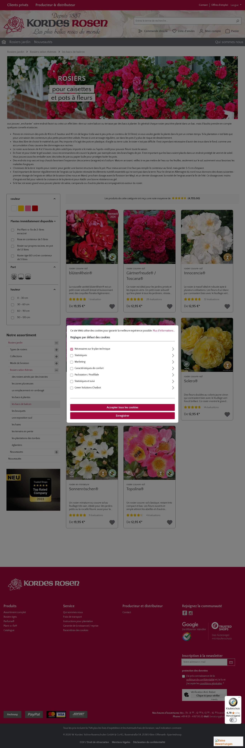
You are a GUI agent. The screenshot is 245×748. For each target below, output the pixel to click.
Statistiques (81, 355)
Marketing (80, 361)
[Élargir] (173, 348)
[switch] (233, 720)
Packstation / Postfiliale (87, 374)
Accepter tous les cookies (122, 407)
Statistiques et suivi (85, 381)
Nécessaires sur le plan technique (92, 348)
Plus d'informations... (164, 330)
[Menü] (239, 698)
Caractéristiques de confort (89, 368)
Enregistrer (122, 415)
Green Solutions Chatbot (88, 387)
